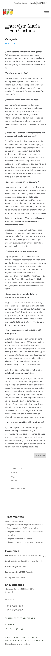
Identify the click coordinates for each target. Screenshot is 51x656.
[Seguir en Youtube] (22, 629)
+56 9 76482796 (14, 606)
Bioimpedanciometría (15, 577)
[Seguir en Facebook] (6, 629)
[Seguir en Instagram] (17, 629)
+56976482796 (42, 3)
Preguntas (17, 3)
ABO (15, 566)
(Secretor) (19, 572)
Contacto (25, 3)
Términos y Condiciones (20, 618)
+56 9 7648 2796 (18, 488)
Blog (13, 476)
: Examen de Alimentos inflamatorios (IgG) (25, 555)
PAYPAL (14, 480)
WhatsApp (9, 599)
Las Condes (9, 592)
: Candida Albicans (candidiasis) (24, 561)
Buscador (33, 3)
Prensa (14, 472)
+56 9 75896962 (14, 610)
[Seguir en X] (11, 629)
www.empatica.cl (23, 644)
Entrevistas (10, 43)
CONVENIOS (16, 468)
